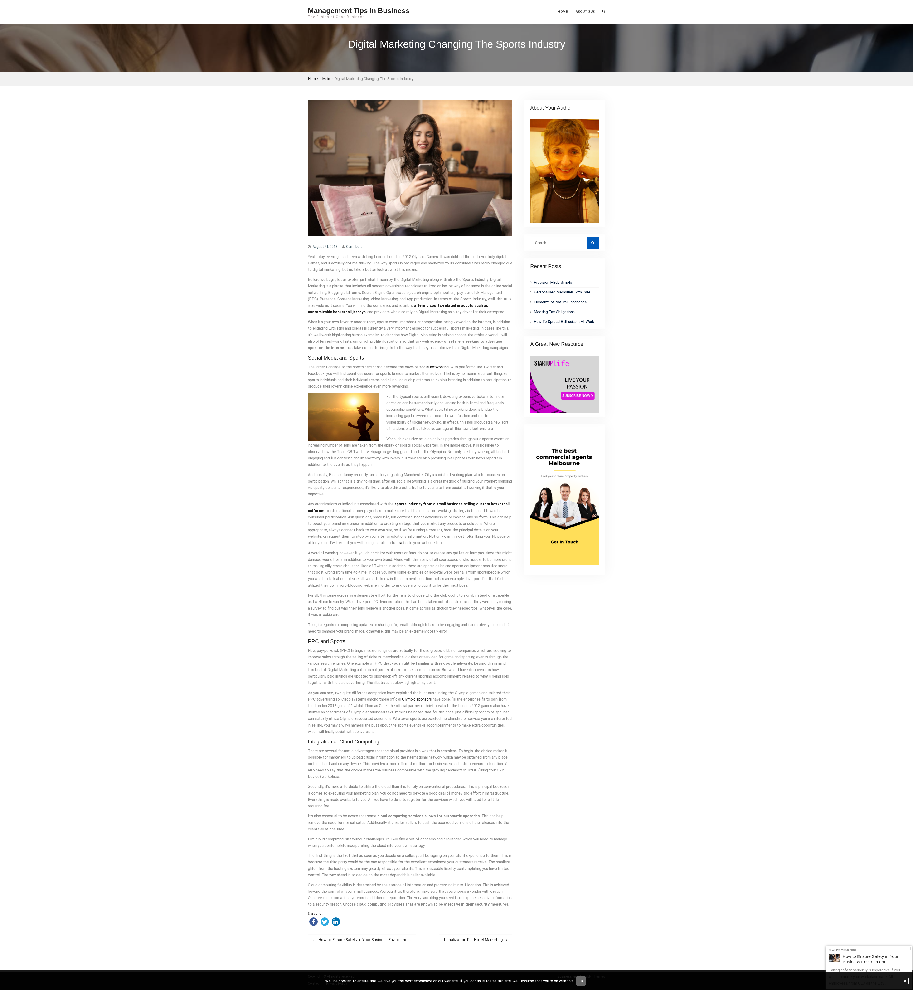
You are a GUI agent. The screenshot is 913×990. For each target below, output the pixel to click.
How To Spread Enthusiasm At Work (564, 321)
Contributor (355, 247)
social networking (434, 367)
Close (909, 948)
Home (563, 12)
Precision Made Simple (553, 282)
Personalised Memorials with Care (562, 292)
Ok (581, 981)
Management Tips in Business (359, 11)
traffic (402, 543)
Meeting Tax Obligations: (554, 312)
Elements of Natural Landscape (560, 302)
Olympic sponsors (417, 699)
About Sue (585, 12)
